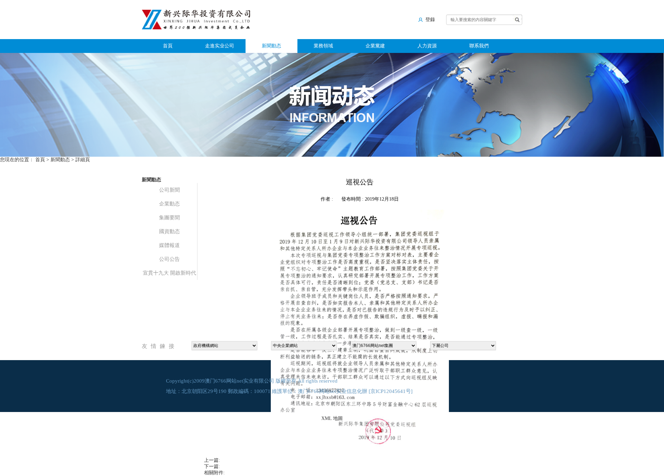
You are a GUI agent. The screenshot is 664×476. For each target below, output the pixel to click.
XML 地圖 (332, 418)
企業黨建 (375, 45)
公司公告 (169, 259)
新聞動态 (271, 45)
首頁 (168, 45)
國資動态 (169, 231)
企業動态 (169, 204)
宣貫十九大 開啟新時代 (169, 273)
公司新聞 (169, 190)
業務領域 (323, 45)
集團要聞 (169, 217)
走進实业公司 (219, 45)
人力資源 (427, 45)
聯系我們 (479, 45)
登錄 (430, 19)
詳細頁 (82, 159)
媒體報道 (169, 245)
